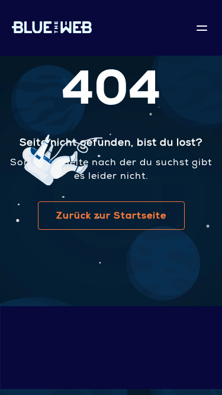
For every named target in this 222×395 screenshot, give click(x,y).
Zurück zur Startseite (111, 215)
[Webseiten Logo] (52, 28)
